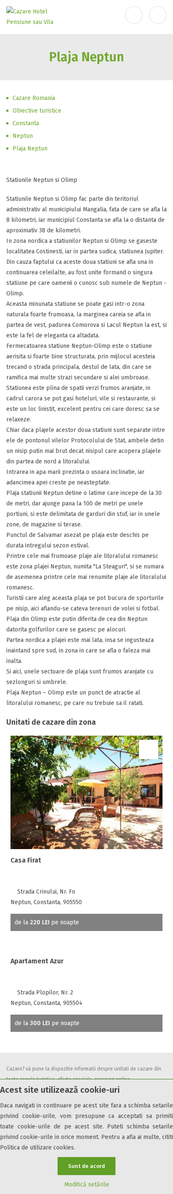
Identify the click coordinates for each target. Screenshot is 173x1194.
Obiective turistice (37, 110)
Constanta (26, 123)
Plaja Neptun (30, 148)
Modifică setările (86, 1184)
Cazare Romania (34, 98)
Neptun (23, 135)
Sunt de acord (86, 1166)
